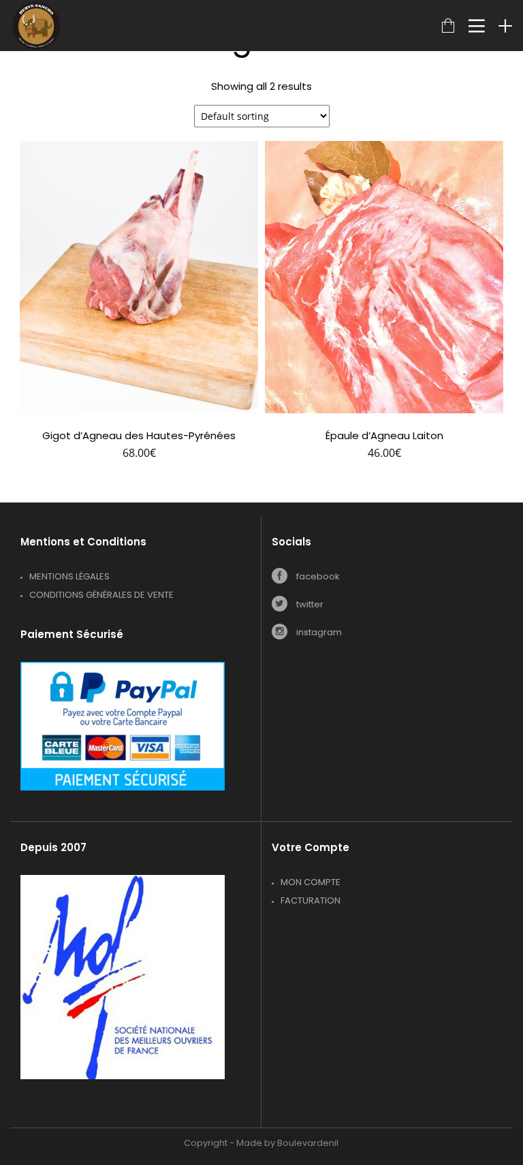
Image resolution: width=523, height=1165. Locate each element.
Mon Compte (310, 882)
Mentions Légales (69, 576)
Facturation (310, 900)
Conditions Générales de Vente (101, 594)
